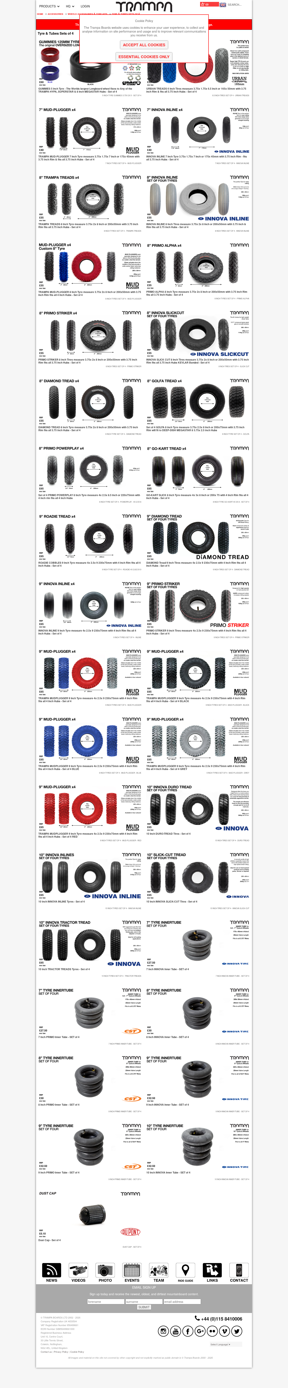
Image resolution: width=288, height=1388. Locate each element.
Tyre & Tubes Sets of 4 (126, 14)
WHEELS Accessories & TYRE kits (87, 14)
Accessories (55, 14)
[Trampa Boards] (144, 11)
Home (40, 14)
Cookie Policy (77, 1351)
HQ (68, 6)
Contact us (46, 1351)
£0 (207, 4)
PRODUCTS (47, 6)
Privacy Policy (61, 1351)
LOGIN (85, 6)
